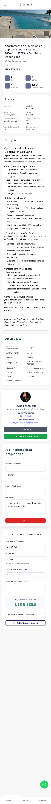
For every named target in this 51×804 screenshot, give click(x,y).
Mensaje (9, 497)
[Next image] (46, 24)
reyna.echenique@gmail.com (25, 423)
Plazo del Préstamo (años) (16, 582)
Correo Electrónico (14, 486)
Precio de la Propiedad (14, 541)
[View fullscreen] (46, 33)
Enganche (9, 553)
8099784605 (25, 416)
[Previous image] (4, 24)
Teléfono (9, 475)
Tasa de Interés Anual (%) (16, 569)
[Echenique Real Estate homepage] (25, 5)
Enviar (25, 520)
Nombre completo (13, 463)
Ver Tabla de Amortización (25, 623)
